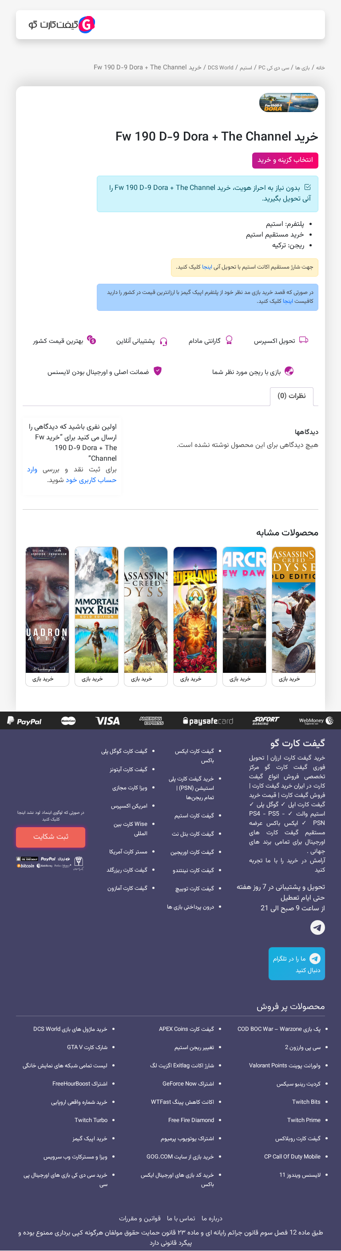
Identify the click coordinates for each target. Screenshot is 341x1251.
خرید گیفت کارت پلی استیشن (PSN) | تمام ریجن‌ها (191, 788)
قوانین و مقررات (140, 1219)
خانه (320, 68)
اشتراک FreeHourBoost (79, 1084)
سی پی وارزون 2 (303, 1047)
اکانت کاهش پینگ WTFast (182, 1102)
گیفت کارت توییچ (194, 889)
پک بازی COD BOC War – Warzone (279, 1029)
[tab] (291, 396)
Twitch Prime (304, 1120)
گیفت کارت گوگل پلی (124, 751)
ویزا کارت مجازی (129, 788)
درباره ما (212, 1219)
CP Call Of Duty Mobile (292, 1157)
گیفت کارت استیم (194, 816)
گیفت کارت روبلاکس (298, 1138)
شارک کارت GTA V (87, 1047)
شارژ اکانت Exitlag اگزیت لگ (182, 1066)
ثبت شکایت (50, 837)
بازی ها (302, 68)
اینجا (206, 267)
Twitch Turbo (91, 1120)
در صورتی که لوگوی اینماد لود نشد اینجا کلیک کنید (50, 816)
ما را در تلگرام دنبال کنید (297, 965)
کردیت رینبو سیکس (299, 1084)
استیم (246, 68)
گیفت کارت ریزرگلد (127, 870)
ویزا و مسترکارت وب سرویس (75, 1157)
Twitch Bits (306, 1102)
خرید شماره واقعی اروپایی (79, 1102)
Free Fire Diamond (191, 1120)
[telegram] (317, 929)
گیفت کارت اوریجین (192, 852)
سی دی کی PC (273, 68)
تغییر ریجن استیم (194, 1047)
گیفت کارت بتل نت (193, 834)
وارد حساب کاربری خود (72, 475)
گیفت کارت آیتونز (128, 769)
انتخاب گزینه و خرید (285, 160)
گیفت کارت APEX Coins (186, 1029)
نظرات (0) (292, 396)
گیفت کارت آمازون (127, 888)
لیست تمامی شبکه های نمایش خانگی (65, 1066)
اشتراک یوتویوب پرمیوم (187, 1138)
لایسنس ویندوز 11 (300, 1175)
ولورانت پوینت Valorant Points (285, 1066)
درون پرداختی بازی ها (190, 907)
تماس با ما (181, 1219)
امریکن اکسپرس (129, 806)
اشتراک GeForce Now (188, 1084)
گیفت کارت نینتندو (193, 870)
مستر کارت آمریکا (128, 852)
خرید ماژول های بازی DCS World (70, 1029)
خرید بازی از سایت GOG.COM (180, 1157)
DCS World (221, 68)
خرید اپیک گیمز (89, 1138)
